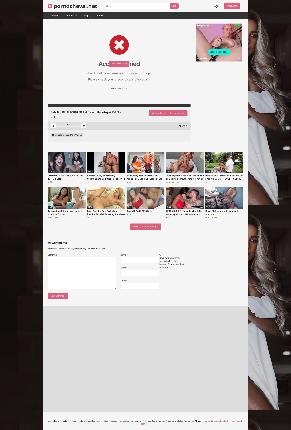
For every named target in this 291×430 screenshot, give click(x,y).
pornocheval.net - (221, 421)
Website (124, 280)
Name (124, 255)
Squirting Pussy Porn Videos (68, 135)
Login (216, 6)
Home (54, 15)
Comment (52, 255)
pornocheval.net (74, 6)
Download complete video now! (169, 113)
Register (232, 6)
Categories (71, 15)
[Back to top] (281, 421)
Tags (86, 15)
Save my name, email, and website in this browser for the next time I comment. (171, 263)
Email (123, 267)
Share (184, 126)
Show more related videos (145, 226)
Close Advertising (119, 63)
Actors (99, 15)
